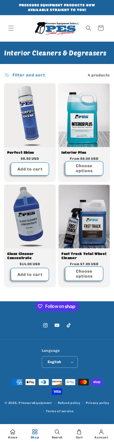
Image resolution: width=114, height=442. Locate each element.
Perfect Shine (20, 152)
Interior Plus (73, 152)
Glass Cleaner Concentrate (20, 256)
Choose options (84, 168)
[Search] (88, 28)
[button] (11, 28)
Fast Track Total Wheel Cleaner (83, 256)
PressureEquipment (35, 403)
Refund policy (69, 403)
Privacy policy (97, 403)
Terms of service (59, 411)
